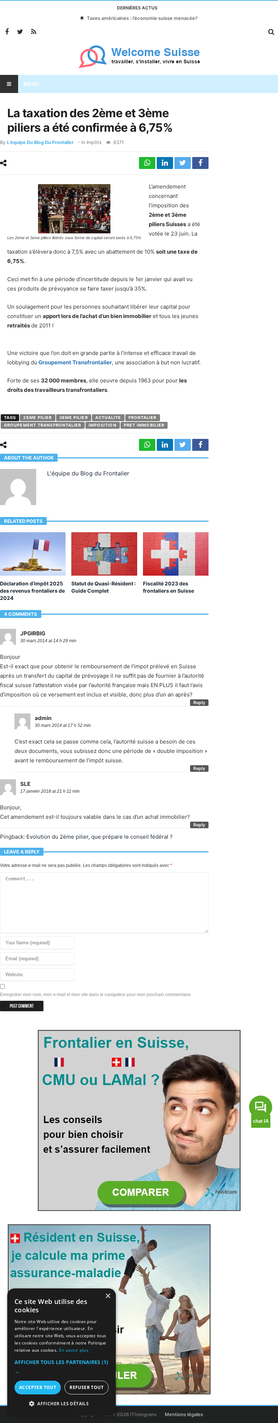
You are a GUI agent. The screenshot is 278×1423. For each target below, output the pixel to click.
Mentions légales (184, 1414)
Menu (31, 84)
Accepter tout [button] (37, 1387)
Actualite (108, 417)
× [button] (107, 1296)
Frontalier (143, 417)
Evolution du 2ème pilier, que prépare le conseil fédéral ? (99, 836)
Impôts (94, 142)
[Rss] (33, 32)
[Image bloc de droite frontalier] (139, 1120)
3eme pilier (73, 417)
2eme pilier (37, 417)
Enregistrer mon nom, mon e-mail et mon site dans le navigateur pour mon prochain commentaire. (96, 994)
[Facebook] (6, 32)
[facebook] (200, 163)
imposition (103, 425)
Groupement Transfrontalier (75, 362)
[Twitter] (20, 32)
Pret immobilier (144, 425)
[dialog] (61, 1352)
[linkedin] (165, 163)
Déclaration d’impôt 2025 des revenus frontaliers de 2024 (32, 590)
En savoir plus (73, 1350)
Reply (199, 702)
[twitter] (182, 163)
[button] (61, 1367)
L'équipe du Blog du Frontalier (40, 142)
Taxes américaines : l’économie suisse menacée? (142, 18)
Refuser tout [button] (87, 1387)
